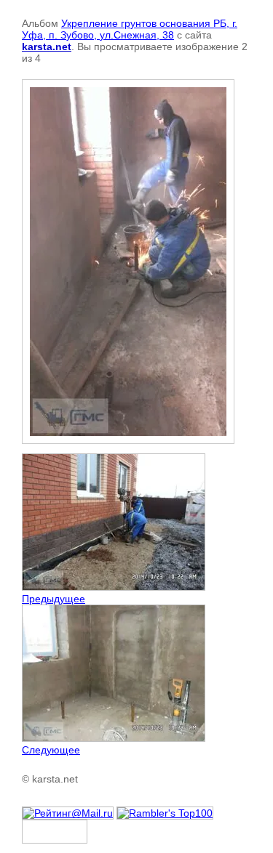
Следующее (51, 750)
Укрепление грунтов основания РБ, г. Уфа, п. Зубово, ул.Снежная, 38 (129, 29)
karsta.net (46, 46)
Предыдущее (53, 599)
